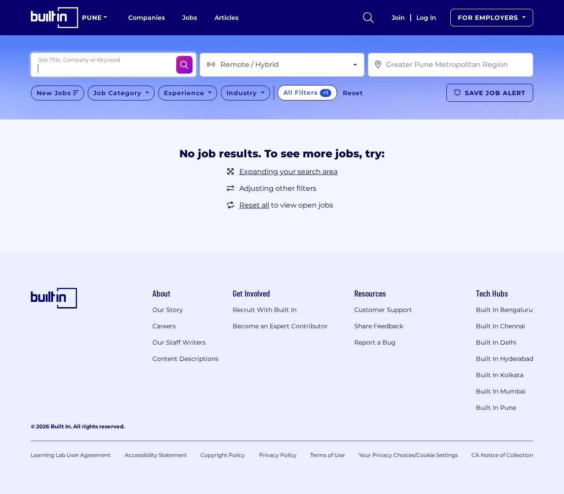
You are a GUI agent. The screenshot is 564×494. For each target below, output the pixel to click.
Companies (146, 18)
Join (398, 18)
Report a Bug (375, 342)
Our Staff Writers (179, 342)
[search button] (368, 17)
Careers (164, 326)
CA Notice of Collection (502, 455)
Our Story (167, 310)
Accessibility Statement (156, 455)
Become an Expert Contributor (280, 326)
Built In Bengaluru (504, 310)
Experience (185, 93)
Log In (426, 18)
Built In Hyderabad (504, 359)
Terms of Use (327, 455)
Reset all (254, 205)
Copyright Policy (222, 455)
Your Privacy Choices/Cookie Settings (408, 455)
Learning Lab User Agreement (71, 455)
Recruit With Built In (265, 310)
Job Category (118, 93)
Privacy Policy (278, 455)
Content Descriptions (185, 359)
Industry (242, 93)
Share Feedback (378, 326)
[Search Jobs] (184, 65)
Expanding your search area (288, 171)
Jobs (189, 18)
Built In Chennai (500, 326)
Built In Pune (496, 408)
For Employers (489, 18)
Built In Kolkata (499, 375)
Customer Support (383, 310)
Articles (226, 18)
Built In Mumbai (501, 391)
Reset (353, 93)
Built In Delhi (496, 342)
